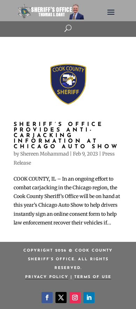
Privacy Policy (46, 277)
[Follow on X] (61, 297)
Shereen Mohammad (44, 154)
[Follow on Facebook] (47, 297)
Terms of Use (92, 277)
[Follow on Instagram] (75, 297)
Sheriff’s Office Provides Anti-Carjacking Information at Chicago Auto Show (66, 136)
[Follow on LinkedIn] (89, 297)
